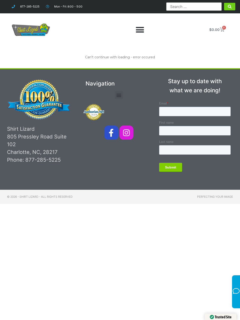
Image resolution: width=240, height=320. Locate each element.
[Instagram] (126, 132)
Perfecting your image (215, 196)
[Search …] (194, 6)
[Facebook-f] (111, 132)
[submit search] (229, 6)
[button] (139, 29)
